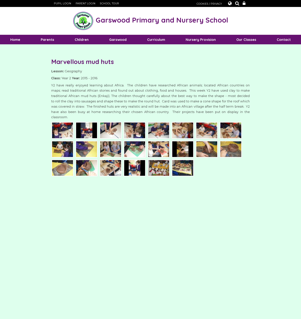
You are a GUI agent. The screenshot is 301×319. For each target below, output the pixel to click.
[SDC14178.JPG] (158, 149)
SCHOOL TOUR (109, 3)
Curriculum (156, 39)
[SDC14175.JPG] (134, 149)
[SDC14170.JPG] (230, 130)
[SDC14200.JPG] (134, 167)
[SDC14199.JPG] (110, 167)
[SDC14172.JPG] (86, 149)
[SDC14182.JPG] (62, 167)
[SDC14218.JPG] (182, 167)
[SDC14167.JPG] (158, 130)
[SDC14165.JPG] (110, 130)
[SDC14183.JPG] (86, 167)
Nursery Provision (201, 39)
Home (15, 39)
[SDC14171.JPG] (62, 149)
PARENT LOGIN (85, 3)
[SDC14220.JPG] (158, 167)
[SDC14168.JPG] (182, 130)
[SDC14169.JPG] (206, 130)
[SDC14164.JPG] (86, 130)
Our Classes (246, 39)
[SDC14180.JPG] (206, 149)
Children (82, 39)
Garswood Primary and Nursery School (161, 20)
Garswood (118, 39)
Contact (284, 39)
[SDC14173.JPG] (110, 149)
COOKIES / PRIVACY (209, 3)
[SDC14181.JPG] (230, 149)
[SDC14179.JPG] (182, 149)
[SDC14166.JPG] (134, 130)
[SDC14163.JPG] (62, 130)
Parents (47, 39)
